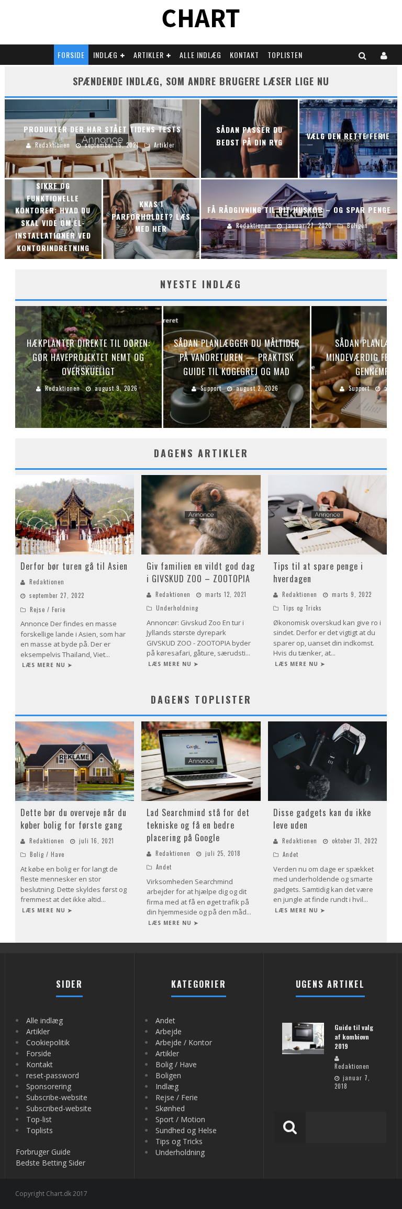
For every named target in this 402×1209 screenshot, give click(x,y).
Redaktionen (46, 582)
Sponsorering (48, 1086)
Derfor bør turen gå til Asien (74, 566)
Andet (164, 867)
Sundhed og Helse (186, 1130)
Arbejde (168, 1031)
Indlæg (105, 54)
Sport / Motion (180, 1119)
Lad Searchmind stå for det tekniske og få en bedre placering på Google (198, 825)
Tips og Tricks (302, 608)
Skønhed (170, 1108)
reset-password (52, 1075)
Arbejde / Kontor (183, 1042)
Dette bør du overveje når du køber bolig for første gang (73, 818)
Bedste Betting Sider (50, 1163)
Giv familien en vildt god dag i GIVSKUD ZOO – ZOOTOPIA (201, 572)
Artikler (148, 54)
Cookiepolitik (48, 1042)
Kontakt (244, 54)
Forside (71, 54)
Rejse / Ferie (47, 609)
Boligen (168, 1075)
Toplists (39, 1130)
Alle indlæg (200, 54)
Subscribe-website (56, 1097)
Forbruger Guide (43, 1152)
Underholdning (177, 608)
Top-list (39, 1119)
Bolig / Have (47, 854)
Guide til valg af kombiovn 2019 (353, 1036)
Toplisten (285, 54)
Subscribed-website (59, 1108)
